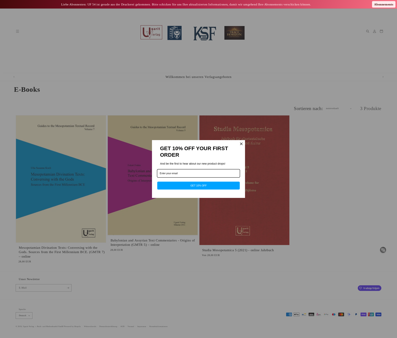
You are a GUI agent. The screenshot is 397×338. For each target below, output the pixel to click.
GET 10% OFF (198, 185)
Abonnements (383, 4)
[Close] (241, 144)
